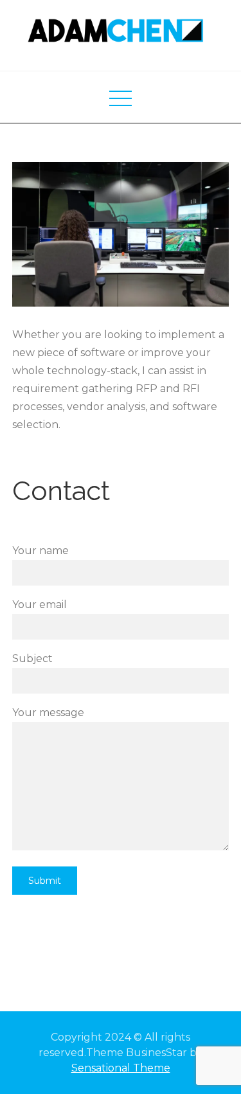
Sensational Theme (120, 1068)
